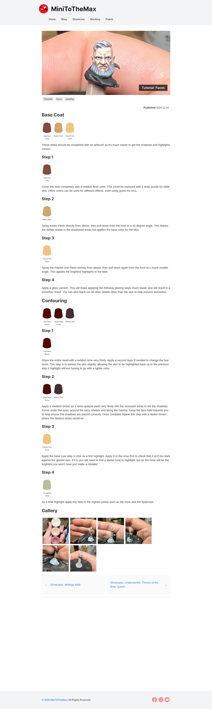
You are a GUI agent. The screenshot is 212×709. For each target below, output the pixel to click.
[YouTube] (167, 699)
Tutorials (48, 99)
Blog (64, 19)
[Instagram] (161, 699)
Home (52, 19)
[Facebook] (154, 699)
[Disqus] (106, 639)
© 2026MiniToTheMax (54, 700)
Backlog (95, 19)
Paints (109, 19)
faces (59, 99)
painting (70, 99)
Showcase (78, 19)
